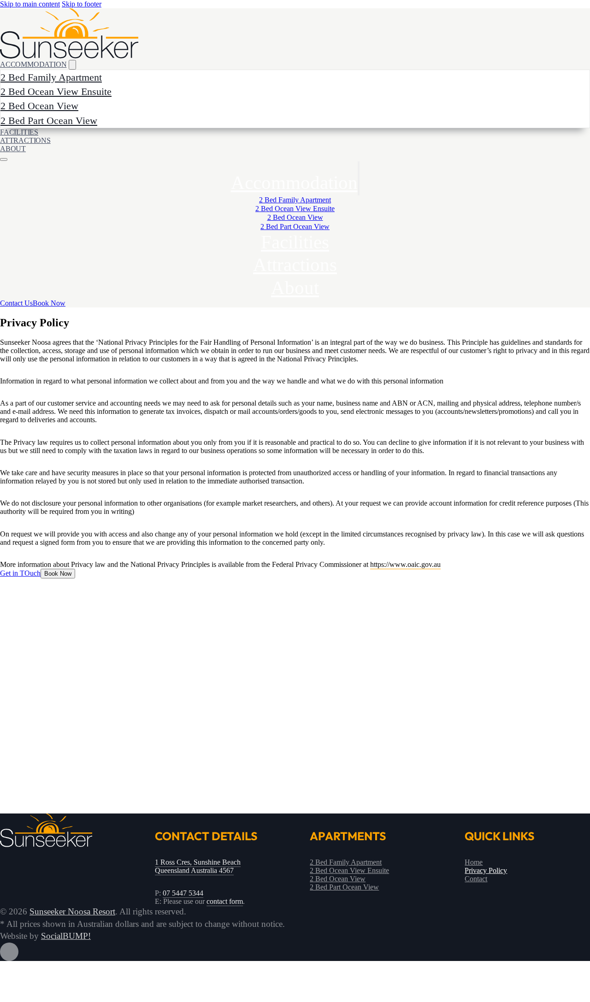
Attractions (25, 140)
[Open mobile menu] (3, 159)
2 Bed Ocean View (39, 106)
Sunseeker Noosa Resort (72, 911)
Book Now (49, 303)
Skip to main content (30, 4)
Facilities (295, 242)
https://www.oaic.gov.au (405, 564)
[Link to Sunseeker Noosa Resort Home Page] (46, 845)
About (13, 149)
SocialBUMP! (66, 936)
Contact (476, 879)
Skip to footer (81, 4)
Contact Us (16, 303)
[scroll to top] (295, 952)
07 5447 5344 (183, 893)
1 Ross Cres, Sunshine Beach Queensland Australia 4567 (198, 866)
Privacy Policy (486, 870)
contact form (224, 901)
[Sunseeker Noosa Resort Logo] (69, 33)
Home (474, 862)
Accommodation (294, 182)
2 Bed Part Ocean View (48, 120)
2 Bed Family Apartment (51, 77)
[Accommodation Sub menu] (359, 178)
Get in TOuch (20, 573)
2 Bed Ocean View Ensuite (56, 91)
